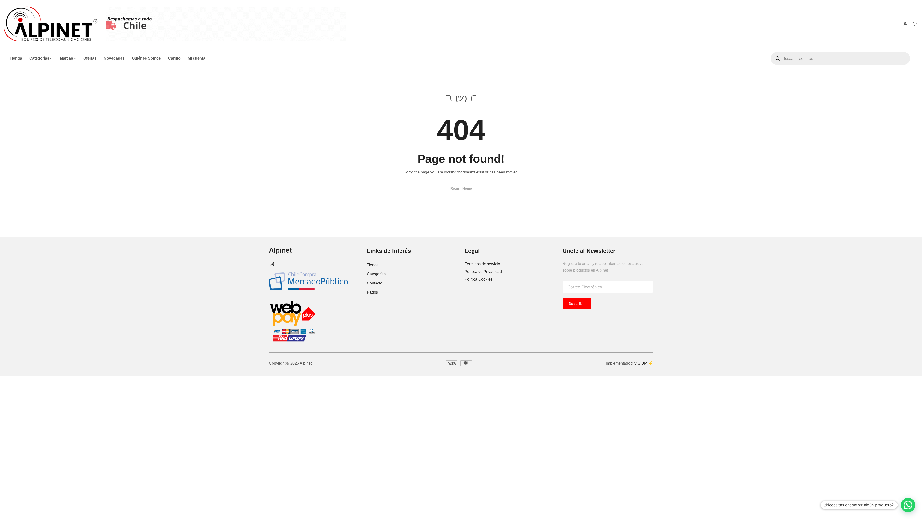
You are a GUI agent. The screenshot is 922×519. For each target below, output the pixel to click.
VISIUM (640, 363)
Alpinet (280, 250)
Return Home (461, 188)
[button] (908, 505)
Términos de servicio (482, 264)
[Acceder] (905, 24)
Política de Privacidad (483, 272)
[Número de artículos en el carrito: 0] (915, 24)
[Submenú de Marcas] (75, 58)
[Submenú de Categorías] (51, 58)
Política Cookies (478, 279)
